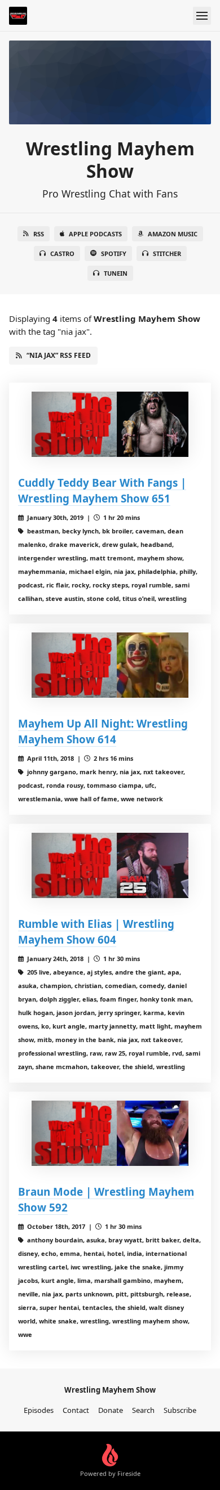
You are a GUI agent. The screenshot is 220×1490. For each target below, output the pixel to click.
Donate (110, 1410)
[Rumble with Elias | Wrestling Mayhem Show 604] (110, 865)
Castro (62, 253)
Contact (76, 1410)
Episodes (39, 1410)
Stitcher (167, 253)
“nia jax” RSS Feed (59, 355)
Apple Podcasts (95, 234)
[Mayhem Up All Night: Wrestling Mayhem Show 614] (110, 665)
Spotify (113, 253)
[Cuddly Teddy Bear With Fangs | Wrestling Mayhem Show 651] (110, 424)
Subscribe (180, 1410)
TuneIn (115, 273)
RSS (38, 234)
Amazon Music (172, 234)
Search (143, 1410)
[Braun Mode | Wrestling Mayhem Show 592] (110, 1133)
